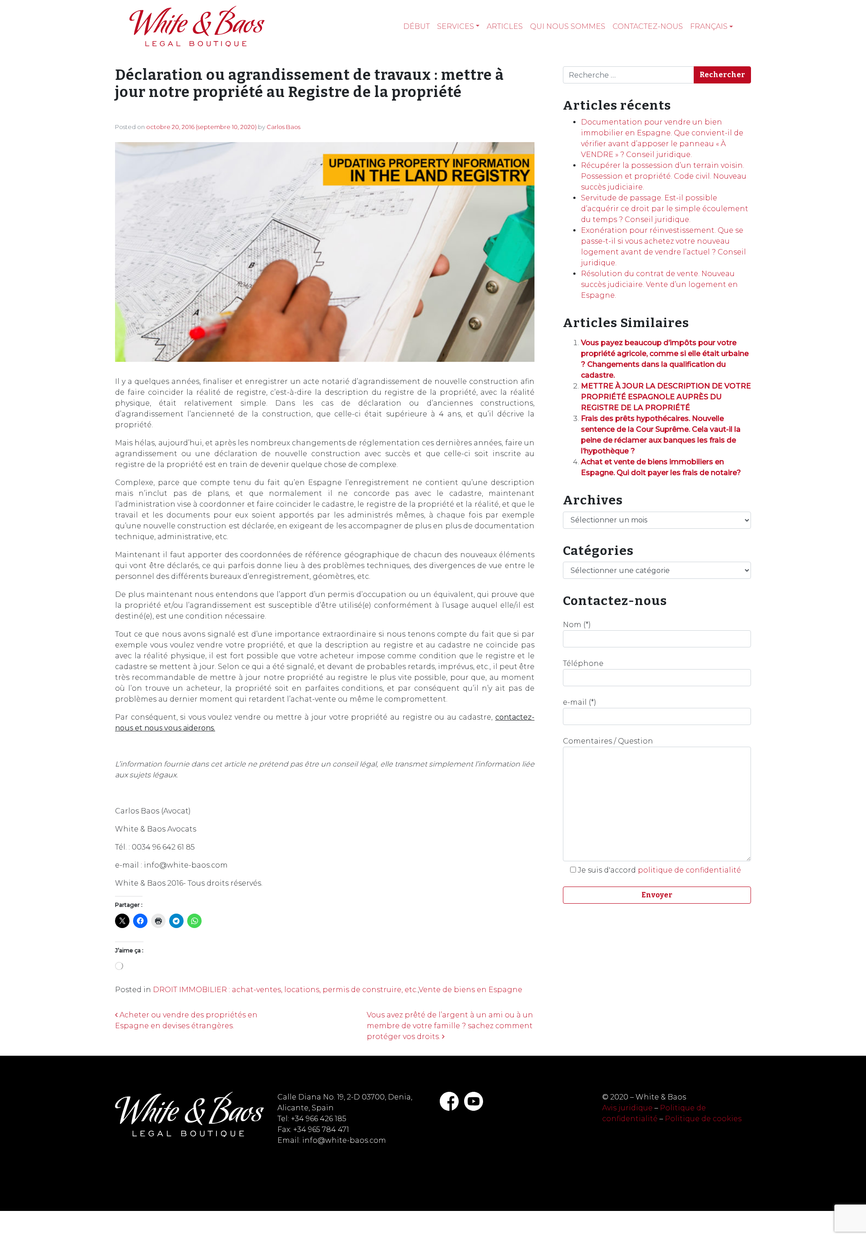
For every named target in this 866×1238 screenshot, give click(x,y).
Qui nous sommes (567, 26)
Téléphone (583, 663)
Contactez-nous (648, 26)
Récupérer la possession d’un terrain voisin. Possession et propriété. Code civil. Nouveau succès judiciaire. (663, 176)
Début (416, 26)
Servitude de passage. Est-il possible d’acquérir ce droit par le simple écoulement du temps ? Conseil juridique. (664, 209)
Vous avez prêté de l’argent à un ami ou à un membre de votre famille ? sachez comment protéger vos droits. (450, 1026)
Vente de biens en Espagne (470, 989)
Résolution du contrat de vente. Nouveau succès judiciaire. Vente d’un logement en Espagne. (659, 284)
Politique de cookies (703, 1118)
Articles (505, 26)
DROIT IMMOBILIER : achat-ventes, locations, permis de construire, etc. (285, 989)
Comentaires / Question (608, 741)
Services (455, 26)
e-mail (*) (579, 702)
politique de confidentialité (689, 870)
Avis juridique (627, 1108)
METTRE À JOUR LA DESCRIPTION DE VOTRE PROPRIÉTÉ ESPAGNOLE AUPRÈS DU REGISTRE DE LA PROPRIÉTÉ (666, 397)
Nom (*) (577, 624)
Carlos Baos (283, 126)
